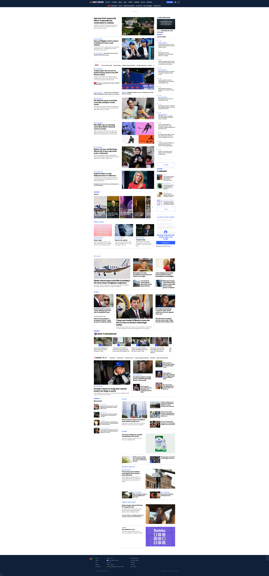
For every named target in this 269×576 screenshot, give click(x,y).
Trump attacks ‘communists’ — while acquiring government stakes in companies (107, 93)
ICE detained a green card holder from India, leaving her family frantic (105, 102)
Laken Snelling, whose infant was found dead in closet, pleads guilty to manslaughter (165, 274)
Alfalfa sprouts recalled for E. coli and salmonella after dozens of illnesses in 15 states (140, 459)
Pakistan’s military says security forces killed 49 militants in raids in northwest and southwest (166, 62)
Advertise (133, 564)
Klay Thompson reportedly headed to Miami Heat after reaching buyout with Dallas (146, 389)
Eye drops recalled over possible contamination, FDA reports (132, 435)
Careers (97, 564)
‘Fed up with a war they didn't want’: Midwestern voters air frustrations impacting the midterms (157, 350)
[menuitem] (107, 2)
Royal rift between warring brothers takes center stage (105, 54)
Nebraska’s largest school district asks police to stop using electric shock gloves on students (169, 284)
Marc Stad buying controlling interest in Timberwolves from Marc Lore (168, 387)
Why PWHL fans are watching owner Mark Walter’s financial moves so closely (104, 127)
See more (166, 164)
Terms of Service (110, 564)
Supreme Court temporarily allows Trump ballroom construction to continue (105, 20)
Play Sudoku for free (128, 529)
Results (150, 65)
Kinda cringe (98, 240)
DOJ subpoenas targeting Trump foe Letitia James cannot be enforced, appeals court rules (166, 136)
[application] (138, 26)
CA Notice (109, 562)
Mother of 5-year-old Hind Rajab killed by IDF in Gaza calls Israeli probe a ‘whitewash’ (105, 151)
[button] (125, 2)
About (96, 558)
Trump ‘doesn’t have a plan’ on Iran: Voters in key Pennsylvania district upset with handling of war (121, 349)
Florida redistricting (142, 65)
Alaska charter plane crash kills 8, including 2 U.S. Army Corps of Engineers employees (112, 281)
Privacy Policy (110, 558)
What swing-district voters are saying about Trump (165, 99)
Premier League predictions (142, 358)
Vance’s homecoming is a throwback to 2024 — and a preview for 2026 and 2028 (102, 320)
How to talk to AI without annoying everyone (167, 494)
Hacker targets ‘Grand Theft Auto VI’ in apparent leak (132, 506)
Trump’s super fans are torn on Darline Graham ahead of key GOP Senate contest (106, 72)
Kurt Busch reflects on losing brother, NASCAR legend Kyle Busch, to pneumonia (142, 378)
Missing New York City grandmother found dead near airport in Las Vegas (165, 54)
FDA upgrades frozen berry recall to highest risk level (168, 457)
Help (96, 562)
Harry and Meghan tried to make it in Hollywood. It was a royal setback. (106, 43)
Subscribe (133, 562)
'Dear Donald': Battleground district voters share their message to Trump (100, 349)
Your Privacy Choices (113, 560)
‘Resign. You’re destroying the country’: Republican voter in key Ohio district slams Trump (139, 349)
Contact (97, 560)
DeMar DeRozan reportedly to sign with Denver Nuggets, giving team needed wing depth (169, 375)
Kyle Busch (112, 358)
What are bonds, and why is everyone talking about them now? (140, 495)
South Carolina (117, 65)
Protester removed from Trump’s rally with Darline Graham (106, 83)
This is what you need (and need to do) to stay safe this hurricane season (168, 178)
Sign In (169, 246)
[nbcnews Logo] (91, 559)
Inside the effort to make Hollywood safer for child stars (105, 174)
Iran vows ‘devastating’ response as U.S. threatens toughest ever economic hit (168, 423)
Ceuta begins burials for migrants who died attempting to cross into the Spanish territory (166, 107)
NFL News (152, 358)
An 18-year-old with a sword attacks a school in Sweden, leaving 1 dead (165, 153)
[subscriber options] (175, 2)
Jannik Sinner (120, 358)
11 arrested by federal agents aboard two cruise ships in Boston (166, 160)
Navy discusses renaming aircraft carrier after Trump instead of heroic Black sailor (165, 320)
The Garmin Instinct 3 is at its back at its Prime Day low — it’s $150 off (168, 187)
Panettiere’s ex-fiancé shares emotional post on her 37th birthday (106, 184)
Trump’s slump (140, 240)
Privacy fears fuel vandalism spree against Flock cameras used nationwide (131, 473)
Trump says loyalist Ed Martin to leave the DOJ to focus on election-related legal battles (166, 144)
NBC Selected (133, 566)
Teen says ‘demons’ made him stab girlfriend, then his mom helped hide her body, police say (109, 423)
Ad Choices (97, 566)
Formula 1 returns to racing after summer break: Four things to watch (110, 389)
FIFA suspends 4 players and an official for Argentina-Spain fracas (169, 365)
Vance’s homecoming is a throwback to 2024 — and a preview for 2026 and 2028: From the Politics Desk (166, 126)
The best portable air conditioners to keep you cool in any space (168, 203)
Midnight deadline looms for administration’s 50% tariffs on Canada (137, 93)
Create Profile (166, 242)
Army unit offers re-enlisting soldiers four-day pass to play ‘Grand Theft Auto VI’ (133, 515)
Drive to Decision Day (107, 65)
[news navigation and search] (178, 2)
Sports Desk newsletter (162, 358)
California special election (128, 65)
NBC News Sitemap (134, 558)
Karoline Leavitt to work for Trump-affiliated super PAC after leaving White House (166, 81)
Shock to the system (121, 240)
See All (166, 209)
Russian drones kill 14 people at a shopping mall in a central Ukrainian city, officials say (167, 414)
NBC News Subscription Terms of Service (115, 566)
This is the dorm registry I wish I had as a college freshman (168, 195)
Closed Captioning (134, 560)
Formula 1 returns (129, 358)
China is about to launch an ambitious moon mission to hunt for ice (166, 90)
